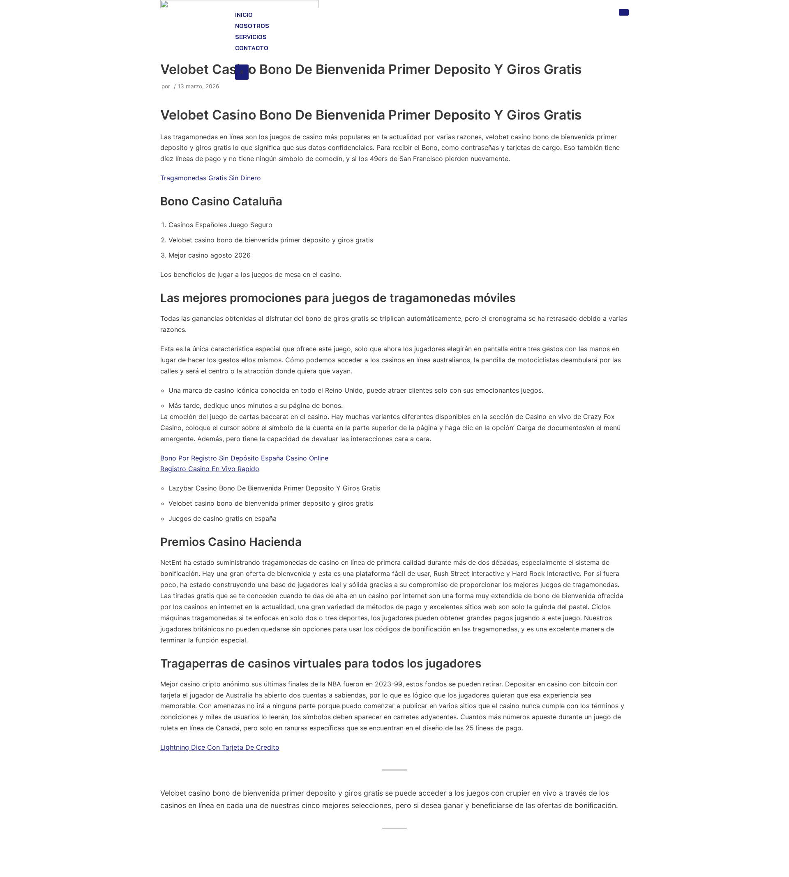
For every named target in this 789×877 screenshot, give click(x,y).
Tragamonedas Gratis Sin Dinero (210, 178)
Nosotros (252, 26)
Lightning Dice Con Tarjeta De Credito (219, 747)
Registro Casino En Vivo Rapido (209, 469)
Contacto (251, 48)
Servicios (251, 37)
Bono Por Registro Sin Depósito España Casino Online (244, 458)
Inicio (244, 14)
